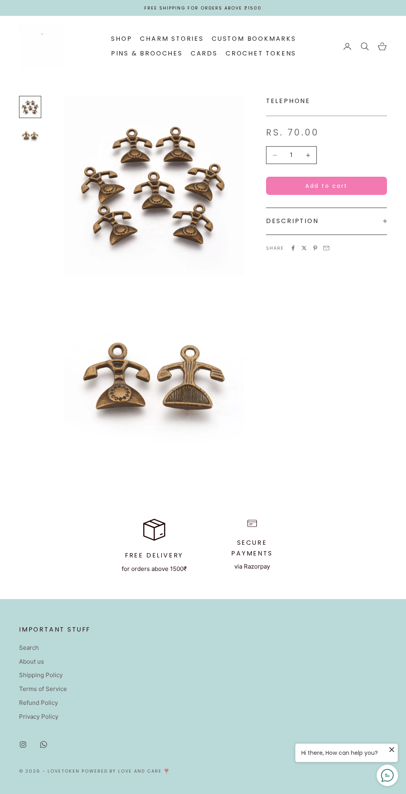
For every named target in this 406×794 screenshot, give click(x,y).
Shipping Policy (41, 675)
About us (31, 661)
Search (29, 647)
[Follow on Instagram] (23, 744)
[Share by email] (326, 248)
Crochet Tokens (261, 53)
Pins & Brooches (147, 53)
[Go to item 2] (30, 135)
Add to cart (326, 186)
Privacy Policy (38, 716)
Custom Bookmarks (254, 38)
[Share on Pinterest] (315, 248)
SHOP (121, 38)
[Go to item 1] (30, 107)
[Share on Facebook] (293, 248)
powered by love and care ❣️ (126, 771)
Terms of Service (43, 689)
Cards (204, 53)
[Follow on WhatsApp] (44, 744)
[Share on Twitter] (304, 248)
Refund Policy (38, 702)
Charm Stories (172, 38)
